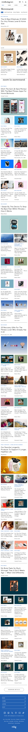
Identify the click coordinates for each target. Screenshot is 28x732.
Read (14, 698)
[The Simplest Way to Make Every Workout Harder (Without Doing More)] (7, 164)
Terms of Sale (7, 719)
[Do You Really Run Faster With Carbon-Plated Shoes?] (7, 284)
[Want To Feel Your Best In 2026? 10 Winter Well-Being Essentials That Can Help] (20, 238)
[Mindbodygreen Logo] (7, 2)
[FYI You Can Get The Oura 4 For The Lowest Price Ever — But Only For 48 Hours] (7, 120)
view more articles (14, 689)
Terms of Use (13, 719)
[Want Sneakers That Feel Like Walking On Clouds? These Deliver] (20, 402)
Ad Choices (16, 721)
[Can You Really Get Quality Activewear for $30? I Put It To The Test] (20, 185)
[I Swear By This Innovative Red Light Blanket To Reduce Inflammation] (7, 402)
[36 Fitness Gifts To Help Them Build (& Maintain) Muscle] (7, 479)
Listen (14, 704)
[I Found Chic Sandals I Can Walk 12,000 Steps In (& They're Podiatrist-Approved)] (20, 645)
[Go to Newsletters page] (20, 2)
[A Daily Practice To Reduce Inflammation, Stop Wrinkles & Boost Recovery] (7, 261)
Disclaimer (18, 719)
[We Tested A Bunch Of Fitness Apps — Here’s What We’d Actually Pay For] (7, 185)
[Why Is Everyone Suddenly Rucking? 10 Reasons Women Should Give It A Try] (7, 622)
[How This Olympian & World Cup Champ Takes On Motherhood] (20, 164)
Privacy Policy (22, 719)
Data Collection (21, 721)
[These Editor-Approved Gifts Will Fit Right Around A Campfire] (20, 304)
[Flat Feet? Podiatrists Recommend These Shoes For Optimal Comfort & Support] (7, 600)
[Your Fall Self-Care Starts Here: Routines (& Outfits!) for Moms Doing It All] (20, 380)
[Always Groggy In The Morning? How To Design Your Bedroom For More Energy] (7, 545)
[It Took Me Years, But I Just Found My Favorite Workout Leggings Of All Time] (20, 143)
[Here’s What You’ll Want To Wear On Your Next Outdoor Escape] (7, 359)
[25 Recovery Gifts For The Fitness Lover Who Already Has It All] (14, 345)
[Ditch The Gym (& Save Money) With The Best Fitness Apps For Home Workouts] (14, 106)
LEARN (9, 5)
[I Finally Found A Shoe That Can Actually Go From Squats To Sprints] (20, 120)
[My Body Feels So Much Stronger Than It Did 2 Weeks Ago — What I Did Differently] (14, 586)
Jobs (4, 719)
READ (3, 5)
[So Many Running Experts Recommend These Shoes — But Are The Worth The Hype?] (20, 666)
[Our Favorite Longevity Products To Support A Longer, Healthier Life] (14, 465)
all (2, 12)
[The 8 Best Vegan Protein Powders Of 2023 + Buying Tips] (8, 58)
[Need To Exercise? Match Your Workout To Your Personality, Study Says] (7, 380)
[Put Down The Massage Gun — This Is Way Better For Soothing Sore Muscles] (20, 261)
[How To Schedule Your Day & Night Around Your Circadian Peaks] (7, 525)
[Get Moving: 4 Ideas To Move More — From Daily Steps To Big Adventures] (20, 423)
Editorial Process (11, 723)
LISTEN (15, 5)
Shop (14, 707)
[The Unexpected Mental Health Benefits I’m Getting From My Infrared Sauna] (7, 645)
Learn (14, 701)
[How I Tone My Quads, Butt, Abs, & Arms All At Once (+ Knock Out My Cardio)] (20, 284)
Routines (16, 12)
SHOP (25, 5)
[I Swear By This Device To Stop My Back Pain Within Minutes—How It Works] (14, 224)
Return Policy (6, 721)
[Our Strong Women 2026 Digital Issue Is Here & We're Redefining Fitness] (7, 238)
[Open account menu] (26, 2)
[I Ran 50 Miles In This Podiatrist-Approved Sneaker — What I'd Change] (20, 503)
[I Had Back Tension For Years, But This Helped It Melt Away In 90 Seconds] (20, 359)
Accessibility (11, 721)
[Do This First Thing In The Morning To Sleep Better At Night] (20, 525)
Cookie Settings (17, 723)
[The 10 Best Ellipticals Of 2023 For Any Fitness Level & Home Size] (14, 36)
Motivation (8, 12)
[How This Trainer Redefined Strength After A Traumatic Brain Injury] (7, 143)
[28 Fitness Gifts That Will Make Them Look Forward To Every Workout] (7, 304)
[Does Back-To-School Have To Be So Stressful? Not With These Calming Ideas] (7, 503)
